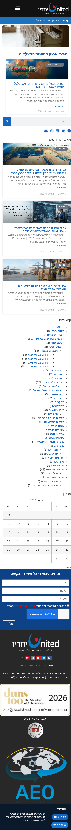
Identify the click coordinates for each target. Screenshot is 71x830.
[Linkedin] (43, 658)
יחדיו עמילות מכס (53, 382)
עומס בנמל (57, 426)
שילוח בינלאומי (55, 469)
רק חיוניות (60, 817)
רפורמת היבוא (56, 457)
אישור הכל (59, 825)
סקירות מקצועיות (54, 422)
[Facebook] (49, 658)
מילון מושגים (56, 410)
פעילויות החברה (54, 437)
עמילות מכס (57, 433)
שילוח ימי (52, 473)
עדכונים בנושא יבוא (39, 354)
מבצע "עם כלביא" (53, 386)
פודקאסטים (51, 453)
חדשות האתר (56, 346)
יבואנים (59, 378)
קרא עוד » (61, 187)
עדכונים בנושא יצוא (39, 358)
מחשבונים (58, 406)
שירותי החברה (55, 477)
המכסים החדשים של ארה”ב (47, 338)
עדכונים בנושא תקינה (38, 366)
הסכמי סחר (57, 342)
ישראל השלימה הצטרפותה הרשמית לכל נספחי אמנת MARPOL (39, 85)
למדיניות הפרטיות (24, 606)
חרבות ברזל (57, 370)
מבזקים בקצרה (49, 350)
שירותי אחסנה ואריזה (45, 485)
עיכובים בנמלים (54, 430)
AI (58, 327)
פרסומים (59, 445)
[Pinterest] (27, 658)
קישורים (53, 414)
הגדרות (61, 809)
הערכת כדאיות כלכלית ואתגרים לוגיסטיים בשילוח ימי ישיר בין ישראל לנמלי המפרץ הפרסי (38, 171)
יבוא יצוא (58, 374)
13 (28, 532)
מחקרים (59, 402)
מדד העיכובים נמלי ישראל (48, 390)
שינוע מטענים (49, 481)
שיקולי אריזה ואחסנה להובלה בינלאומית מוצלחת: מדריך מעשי (42, 287)
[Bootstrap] (33, 658)
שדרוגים (59, 461)
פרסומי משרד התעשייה (50, 441)
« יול (68, 567)
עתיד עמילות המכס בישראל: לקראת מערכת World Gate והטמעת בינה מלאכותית (40, 229)
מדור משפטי (57, 394)
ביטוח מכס (58, 330)
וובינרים (53, 449)
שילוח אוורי (57, 465)
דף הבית (64, 20)
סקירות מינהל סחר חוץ (50, 418)
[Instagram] (22, 658)
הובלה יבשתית (55, 334)
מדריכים (59, 398)
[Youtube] (38, 658)
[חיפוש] (7, 121)
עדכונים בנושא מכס (39, 362)
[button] (18, 8)
